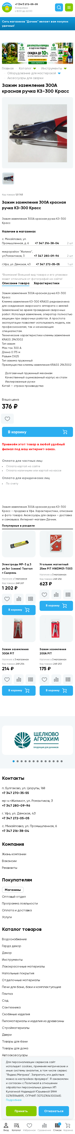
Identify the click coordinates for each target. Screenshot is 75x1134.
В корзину (17, 431)
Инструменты (52, 68)
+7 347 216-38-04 (47, 243)
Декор (7, 953)
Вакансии (9, 861)
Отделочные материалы (21, 980)
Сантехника (11, 1007)
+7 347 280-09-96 (46, 256)
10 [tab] (50, 761)
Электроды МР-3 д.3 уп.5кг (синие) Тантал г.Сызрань (17, 569)
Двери (7, 1035)
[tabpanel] (37, 740)
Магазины (13, 890)
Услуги (7, 917)
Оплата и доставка (17, 910)
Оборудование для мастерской (32, 73)
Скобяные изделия (16, 1014)
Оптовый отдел (14, 896)
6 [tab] (34, 761)
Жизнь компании (14, 854)
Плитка (7, 994)
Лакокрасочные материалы (23, 966)
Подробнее (14, 1100)
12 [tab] (58, 761)
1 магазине (14, 578)
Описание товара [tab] (15, 283)
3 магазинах (53, 574)
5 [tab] (30, 761)
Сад (5, 1000)
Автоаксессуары (15, 1055)
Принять (21, 1111)
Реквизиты (9, 868)
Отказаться (53, 1111)
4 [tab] (26, 761)
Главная (8, 68)
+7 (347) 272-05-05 (26, 4)
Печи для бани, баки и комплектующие (31, 987)
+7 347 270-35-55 (15, 793)
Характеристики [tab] (46, 283)
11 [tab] (54, 761)
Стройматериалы (15, 1028)
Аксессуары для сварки (25, 78)
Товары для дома (15, 1048)
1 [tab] (14, 761)
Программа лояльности (20, 903)
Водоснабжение (14, 939)
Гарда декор (11, 946)
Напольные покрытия (18, 973)
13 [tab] (62, 761)
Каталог (25, 68)
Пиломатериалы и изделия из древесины (33, 1021)
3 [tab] (22, 761)
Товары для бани (15, 1041)
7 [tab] (38, 761)
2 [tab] (18, 761)
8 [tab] (42, 761)
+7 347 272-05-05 (48, 264)
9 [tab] (46, 761)
